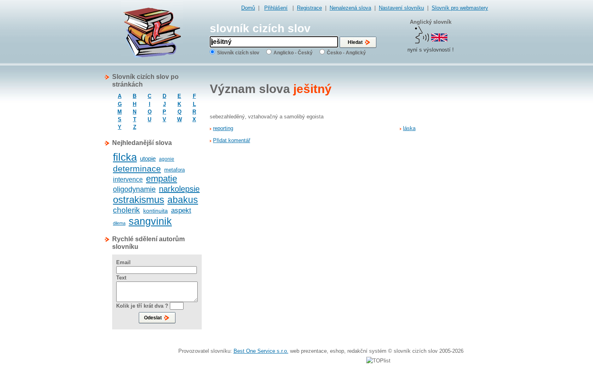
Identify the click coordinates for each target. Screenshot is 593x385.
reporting (223, 128)
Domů (248, 8)
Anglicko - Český (293, 53)
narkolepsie (179, 188)
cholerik (126, 210)
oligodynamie (134, 189)
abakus (182, 200)
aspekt (181, 210)
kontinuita (155, 210)
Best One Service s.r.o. (261, 351)
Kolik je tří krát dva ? (142, 306)
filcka (125, 157)
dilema (119, 223)
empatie (161, 179)
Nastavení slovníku (401, 8)
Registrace (309, 8)
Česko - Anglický (346, 53)
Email (123, 262)
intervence (128, 179)
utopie (148, 158)
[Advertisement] (456, 194)
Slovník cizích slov (238, 53)
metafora (174, 170)
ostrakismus (138, 199)
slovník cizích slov (260, 28)
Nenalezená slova (350, 8)
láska (409, 128)
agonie (166, 159)
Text (121, 278)
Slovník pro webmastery (460, 8)
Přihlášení (276, 8)
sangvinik (150, 221)
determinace (137, 168)
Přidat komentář (231, 140)
